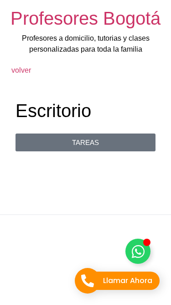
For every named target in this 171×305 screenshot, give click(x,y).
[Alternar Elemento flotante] (137, 251)
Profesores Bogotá (85, 18)
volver (21, 70)
